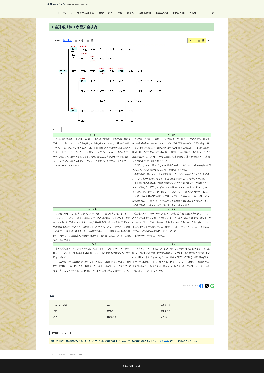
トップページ (65, 13)
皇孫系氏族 (161, 13)
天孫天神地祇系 (85, 13)
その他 (192, 13)
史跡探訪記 (165, 341)
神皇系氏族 (145, 13)
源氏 (110, 13)
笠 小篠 (67, 40)
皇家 (101, 13)
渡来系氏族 (178, 13)
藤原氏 (130, 13)
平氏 (119, 13)
